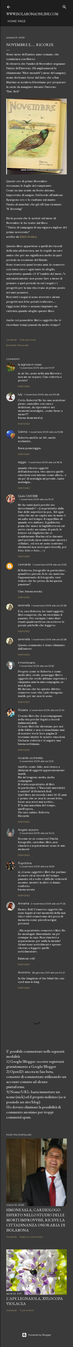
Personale (23, 345)
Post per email (28, 339)
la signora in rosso (30, 364)
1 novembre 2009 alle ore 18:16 (45, 462)
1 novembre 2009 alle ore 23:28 (49, 605)
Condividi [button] (11, 339)
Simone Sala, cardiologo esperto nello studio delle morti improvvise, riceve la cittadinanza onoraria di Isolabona (35, 1220)
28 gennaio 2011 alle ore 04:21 (48, 972)
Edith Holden (28, 236)
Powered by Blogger (39, 1334)
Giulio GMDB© (28, 496)
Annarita (23, 903)
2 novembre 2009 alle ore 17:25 (48, 903)
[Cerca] (64, 6)
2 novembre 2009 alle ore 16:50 (37, 866)
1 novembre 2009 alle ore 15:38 (46, 431)
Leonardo (24, 564)
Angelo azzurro (28, 830)
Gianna (22, 432)
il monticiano (26, 662)
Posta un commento (31, 1236)
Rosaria (23, 710)
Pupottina (25, 863)
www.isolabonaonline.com (32, 14)
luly (20, 394)
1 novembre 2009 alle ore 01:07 (37, 367)
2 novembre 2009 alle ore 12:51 (36, 761)
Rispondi (24, 386)
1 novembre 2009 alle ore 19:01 (36, 499)
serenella (24, 605)
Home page (17, 21)
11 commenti (27, 1310)
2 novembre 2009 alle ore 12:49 (46, 710)
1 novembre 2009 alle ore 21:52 (50, 564)
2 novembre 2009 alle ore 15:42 (36, 833)
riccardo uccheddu (30, 758)
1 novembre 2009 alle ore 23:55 (36, 665)
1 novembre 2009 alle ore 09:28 (41, 394)
